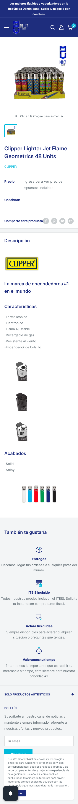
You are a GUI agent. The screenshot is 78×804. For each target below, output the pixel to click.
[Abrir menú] (6, 27)
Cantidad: (12, 200)
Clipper (10, 166)
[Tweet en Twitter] (62, 221)
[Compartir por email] (71, 221)
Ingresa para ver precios (42, 181)
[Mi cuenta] (61, 27)
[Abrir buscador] (52, 27)
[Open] (10, 793)
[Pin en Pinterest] (54, 221)
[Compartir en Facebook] (46, 221)
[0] (70, 27)
